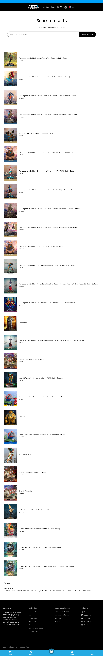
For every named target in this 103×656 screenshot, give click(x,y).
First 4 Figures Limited (22, 647)
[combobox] (71, 7)
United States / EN (52, 7)
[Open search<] (61, 7)
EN (73, 7)
